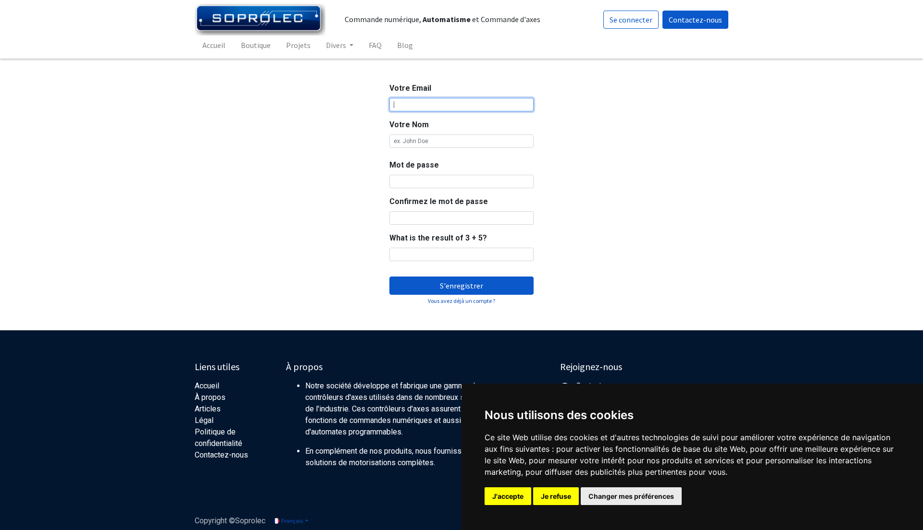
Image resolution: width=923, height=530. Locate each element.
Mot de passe (414, 164)
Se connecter (631, 19)
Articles (208, 408)
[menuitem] (214, 45)
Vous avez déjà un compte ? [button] (461, 300)
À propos (210, 397)
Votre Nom (409, 124)
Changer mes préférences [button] (631, 496)
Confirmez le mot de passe (438, 201)
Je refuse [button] (556, 496)
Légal (204, 420)
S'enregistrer (461, 285)
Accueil (207, 385)
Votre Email (410, 88)
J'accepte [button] (508, 496)
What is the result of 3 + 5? (438, 237)
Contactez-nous (695, 19)
